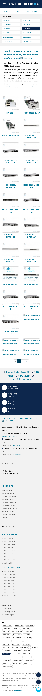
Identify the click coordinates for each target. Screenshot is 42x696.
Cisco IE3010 (16, 644)
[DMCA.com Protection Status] (7, 459)
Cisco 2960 (6, 20)
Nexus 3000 (6, 631)
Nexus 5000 (6, 644)
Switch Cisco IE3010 (9, 590)
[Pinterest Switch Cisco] (26, 466)
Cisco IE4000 (34, 647)
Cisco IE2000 (6, 638)
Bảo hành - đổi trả (8, 499)
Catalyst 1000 (27, 37)
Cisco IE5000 (16, 653)
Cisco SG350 (28, 631)
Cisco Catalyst (33, 11)
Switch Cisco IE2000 (9, 584)
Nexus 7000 (6, 647)
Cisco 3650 (26, 24)
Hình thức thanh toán (9, 496)
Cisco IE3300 (6, 628)
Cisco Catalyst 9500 (8, 577)
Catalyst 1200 (7, 41)
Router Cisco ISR (7, 625)
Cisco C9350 (27, 33)
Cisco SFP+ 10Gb (17, 631)
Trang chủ (6, 11)
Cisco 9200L (27, 28)
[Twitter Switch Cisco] (8, 466)
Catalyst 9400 (6, 634)
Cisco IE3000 (17, 634)
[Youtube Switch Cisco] (13, 466)
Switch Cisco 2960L (8, 542)
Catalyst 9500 (26, 653)
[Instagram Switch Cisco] (17, 466)
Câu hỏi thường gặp (8, 505)
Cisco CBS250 (7, 641)
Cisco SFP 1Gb (19, 625)
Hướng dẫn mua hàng (9, 508)
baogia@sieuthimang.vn (21, 379)
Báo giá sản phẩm (8, 511)
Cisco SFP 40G (17, 657)
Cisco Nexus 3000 (8, 581)
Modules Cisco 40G (8, 560)
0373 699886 (16, 454)
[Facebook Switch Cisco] (4, 466)
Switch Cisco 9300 (8, 571)
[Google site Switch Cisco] (30, 466)
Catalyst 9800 (6, 657)
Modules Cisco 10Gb (9, 554)
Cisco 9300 (6, 33)
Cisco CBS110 (17, 638)
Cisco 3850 (6, 28)
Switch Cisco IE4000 (9, 593)
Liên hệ (4, 518)
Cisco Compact (8, 37)
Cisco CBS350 (26, 644)
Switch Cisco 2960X (8, 538)
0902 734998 (16, 445)
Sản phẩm (18, 11)
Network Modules (7, 563)
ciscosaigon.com (9, 612)
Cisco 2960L (7, 24)
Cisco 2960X (27, 20)
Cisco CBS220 (17, 641)
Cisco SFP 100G (17, 660)
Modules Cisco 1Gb (8, 551)
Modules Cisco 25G (8, 557)
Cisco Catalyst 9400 (8, 574)
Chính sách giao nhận (9, 502)
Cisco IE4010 (6, 650)
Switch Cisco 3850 (8, 548)
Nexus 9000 (24, 647)
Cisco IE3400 (16, 628)
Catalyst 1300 (27, 41)
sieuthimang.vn (8, 615)
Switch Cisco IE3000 (9, 587)
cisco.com (7, 608)
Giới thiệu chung (7, 490)
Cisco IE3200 (30, 625)
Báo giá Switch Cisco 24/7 (18, 372)
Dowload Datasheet (8, 514)
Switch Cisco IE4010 (9, 596)
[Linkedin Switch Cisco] (21, 466)
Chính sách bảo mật (8, 493)
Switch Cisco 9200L (8, 545)
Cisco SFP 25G (17, 650)
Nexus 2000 (27, 634)
